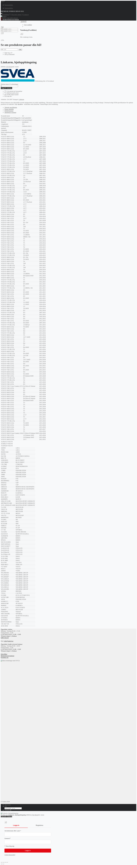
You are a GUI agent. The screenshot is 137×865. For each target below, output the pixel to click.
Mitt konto (7, 805)
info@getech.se (8, 641)
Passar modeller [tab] (9, 109)
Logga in (16, 825)
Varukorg (7, 810)
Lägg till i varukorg (6, 88)
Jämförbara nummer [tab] (10, 112)
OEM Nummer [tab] (8, 111)
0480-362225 (5, 638)
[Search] (2, 27)
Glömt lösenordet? (9, 855)
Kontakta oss (4, 657)
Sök (20, 49)
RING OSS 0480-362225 (10, 18)
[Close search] (2, 33)
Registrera (39, 825)
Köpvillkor (4, 654)
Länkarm (21, 99)
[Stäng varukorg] (21, 34)
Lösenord (11, 838)
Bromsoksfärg (8, 5)
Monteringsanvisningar (7, 656)
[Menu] (1, 13)
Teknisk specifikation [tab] (10, 107)
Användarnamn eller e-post (16, 831)
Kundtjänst (5, 14)
